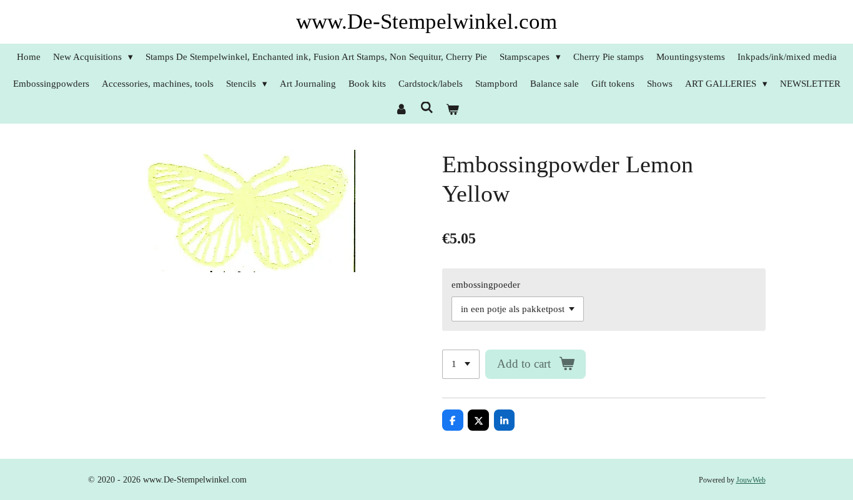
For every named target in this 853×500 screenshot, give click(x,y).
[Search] (427, 108)
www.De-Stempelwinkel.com (426, 21)
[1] (461, 364)
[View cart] (452, 110)
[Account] (401, 110)
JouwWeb (751, 480)
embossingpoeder (485, 285)
